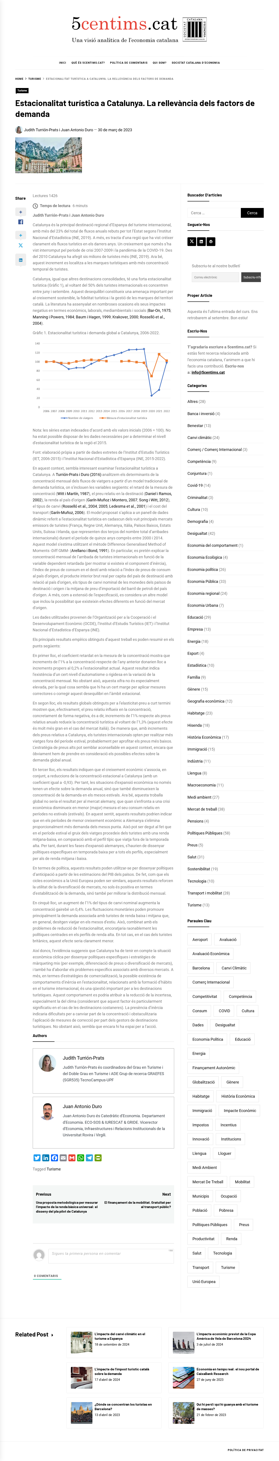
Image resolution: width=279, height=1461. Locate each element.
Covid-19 (195, 485)
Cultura (193, 509)
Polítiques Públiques (204, 833)
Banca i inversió (200, 413)
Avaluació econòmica (211, 953)
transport (200, 1267)
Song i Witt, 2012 (153, 500)
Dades (198, 1025)
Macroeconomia (201, 785)
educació (243, 1039)
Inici (62, 62)
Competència (199, 461)
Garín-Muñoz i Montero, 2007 (112, 500)
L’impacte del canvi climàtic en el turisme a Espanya (120, 1336)
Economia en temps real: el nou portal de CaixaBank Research (228, 1371)
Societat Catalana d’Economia (196, 62)
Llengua (194, 773)
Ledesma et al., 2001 (126, 506)
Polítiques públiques (209, 1224)
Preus (192, 845)
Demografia (197, 521)
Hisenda (194, 725)
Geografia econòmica (206, 701)
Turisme (22, 90)
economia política (207, 1039)
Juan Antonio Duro (82, 1106)
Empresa (195, 629)
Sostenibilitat (198, 869)
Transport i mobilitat (204, 893)
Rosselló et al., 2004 (80, 506)
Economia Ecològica (204, 557)
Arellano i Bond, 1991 (89, 550)
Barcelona (201, 968)
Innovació (200, 1139)
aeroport (200, 939)
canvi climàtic (234, 968)
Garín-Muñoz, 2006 (67, 512)
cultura (248, 1011)
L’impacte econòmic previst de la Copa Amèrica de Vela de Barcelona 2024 (226, 1336)
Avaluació (227, 939)
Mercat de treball (202, 809)
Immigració (197, 749)
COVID (224, 1011)
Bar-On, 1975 (159, 310)
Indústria (195, 761)
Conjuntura (197, 473)
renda (231, 1239)
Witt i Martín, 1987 (73, 493)
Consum (199, 1011)
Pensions (195, 821)
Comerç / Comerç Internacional (214, 449)
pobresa (226, 1210)
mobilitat (242, 1182)
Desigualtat (197, 533)
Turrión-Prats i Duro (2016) (78, 474)
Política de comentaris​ (129, 62)
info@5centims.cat (208, 372)
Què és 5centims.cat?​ (88, 62)
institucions (231, 1139)
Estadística (196, 665)
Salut (191, 857)
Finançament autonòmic (213, 1067)
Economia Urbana (202, 605)
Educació (195, 617)
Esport (193, 653)
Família (193, 677)
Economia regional (203, 593)
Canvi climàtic (199, 437)
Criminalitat (197, 497)
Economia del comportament (212, 545)
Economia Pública (202, 581)
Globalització (203, 1082)
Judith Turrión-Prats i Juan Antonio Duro (58, 130)
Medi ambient (199, 797)
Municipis (200, 1196)
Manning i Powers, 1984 (53, 317)
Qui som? (160, 62)
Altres (192, 401)
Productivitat (203, 1239)
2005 (102, 506)
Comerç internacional (211, 982)
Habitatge (196, 713)
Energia (194, 641)
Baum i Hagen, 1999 (93, 317)
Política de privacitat (246, 1450)
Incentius (228, 1125)
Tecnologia (196, 881)
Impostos (200, 1125)
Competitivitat (204, 996)
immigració (202, 1110)
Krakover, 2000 (125, 317)
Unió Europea (204, 1281)
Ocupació (229, 1196)
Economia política (202, 569)
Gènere (193, 689)
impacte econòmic (240, 1110)
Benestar (195, 425)
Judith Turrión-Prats (83, 1058)
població (199, 1210)
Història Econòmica (204, 737)
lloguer (224, 1153)
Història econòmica (238, 1096)
